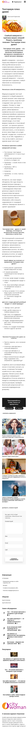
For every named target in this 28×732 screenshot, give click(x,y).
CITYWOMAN (5, 578)
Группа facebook (6, 600)
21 (17, 623)
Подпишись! (18, 2)
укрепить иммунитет (9, 413)
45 (9, 615)
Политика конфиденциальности (11, 590)
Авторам (5, 585)
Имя (6, 536)
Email (7, 543)
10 (9, 638)
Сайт (6, 550)
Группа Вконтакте (6, 602)
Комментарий (9, 521)
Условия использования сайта (10, 588)
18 (20, 630)
